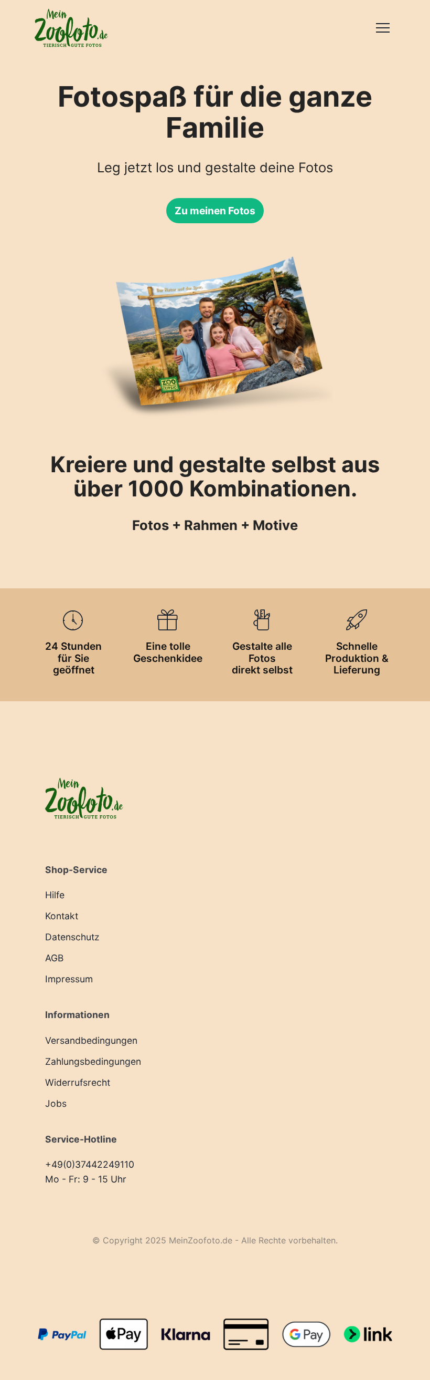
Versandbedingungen (91, 1040)
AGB (54, 957)
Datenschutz (72, 936)
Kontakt (61, 915)
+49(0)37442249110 (89, 1164)
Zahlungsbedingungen (93, 1061)
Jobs (56, 1103)
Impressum (69, 978)
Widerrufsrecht (77, 1082)
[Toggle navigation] (382, 27)
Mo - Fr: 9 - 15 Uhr (85, 1179)
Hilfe (54, 894)
